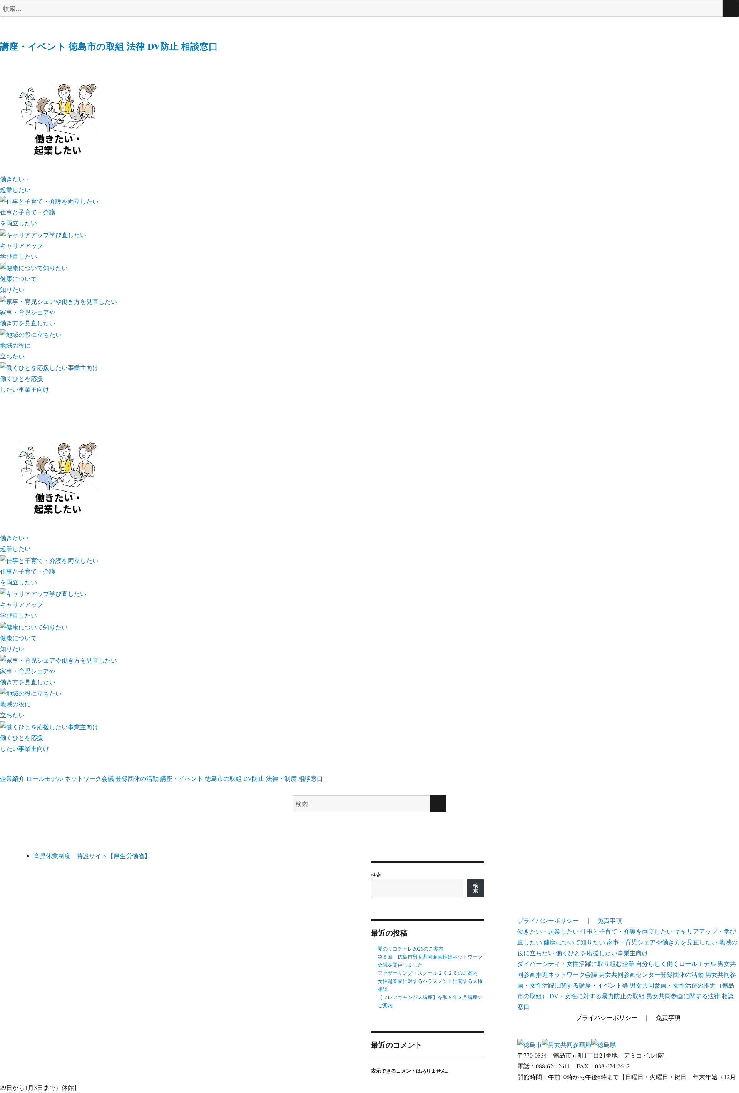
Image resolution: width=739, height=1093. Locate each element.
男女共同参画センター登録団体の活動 (651, 974)
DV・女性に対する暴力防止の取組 (597, 996)
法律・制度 (281, 778)
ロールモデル (44, 778)
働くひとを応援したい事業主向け (602, 953)
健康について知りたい (574, 942)
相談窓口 (199, 46)
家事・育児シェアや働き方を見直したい (662, 942)
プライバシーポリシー (548, 920)
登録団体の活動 (137, 778)
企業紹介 (12, 778)
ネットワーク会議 (89, 778)
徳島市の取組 (96, 46)
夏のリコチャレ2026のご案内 (410, 948)
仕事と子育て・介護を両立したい (626, 931)
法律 (136, 46)
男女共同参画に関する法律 (683, 996)
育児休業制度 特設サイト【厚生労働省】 (91, 856)
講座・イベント (33, 46)
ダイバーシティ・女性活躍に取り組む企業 (575, 963)
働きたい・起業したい (548, 931)
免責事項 (609, 920)
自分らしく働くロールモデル (676, 963)
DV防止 (163, 46)
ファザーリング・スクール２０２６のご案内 (428, 972)
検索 (376, 874)
